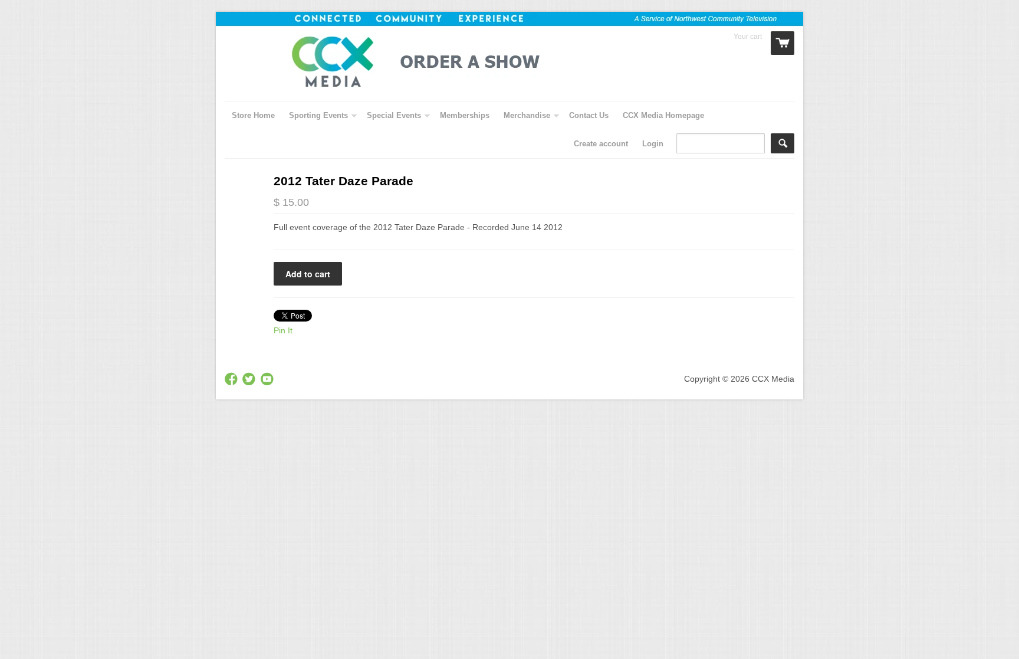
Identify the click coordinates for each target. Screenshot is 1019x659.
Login (652, 143)
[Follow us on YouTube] (268, 379)
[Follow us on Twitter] (250, 379)
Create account (601, 143)
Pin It (283, 330)
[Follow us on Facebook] (232, 379)
